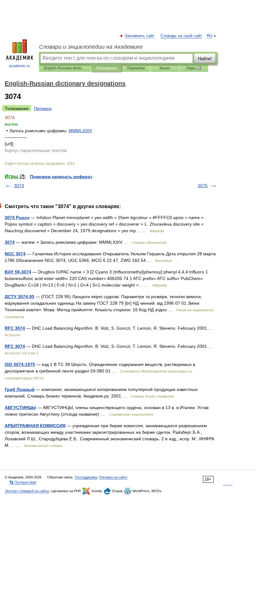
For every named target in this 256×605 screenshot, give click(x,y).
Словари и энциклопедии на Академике (91, 47)
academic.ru (19, 66)
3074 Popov (17, 217)
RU (209, 36)
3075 (203, 185)
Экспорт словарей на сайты (27, 491)
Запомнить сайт (140, 36)
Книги (165, 68)
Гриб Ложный (20, 389)
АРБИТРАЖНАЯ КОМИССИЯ (35, 425)
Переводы (136, 68)
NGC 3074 (15, 253)
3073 (19, 185)
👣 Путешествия (22, 482)
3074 (10, 242)
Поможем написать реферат (61, 176)
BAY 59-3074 (18, 271)
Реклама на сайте (113, 477)
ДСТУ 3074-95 (19, 296)
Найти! (205, 58)
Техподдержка (86, 477)
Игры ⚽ (194, 68)
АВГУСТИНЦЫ (20, 407)
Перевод (43, 108)
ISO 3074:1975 (20, 364)
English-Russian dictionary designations (65, 68)
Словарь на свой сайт (181, 36)
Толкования (106, 68)
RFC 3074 (15, 328)
